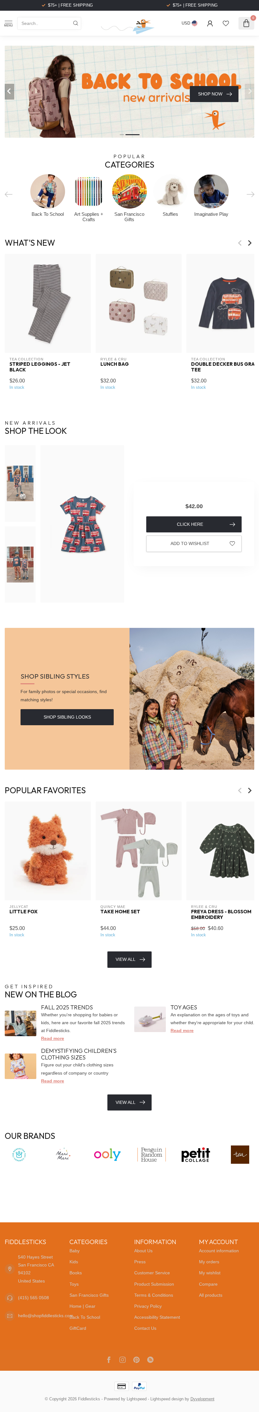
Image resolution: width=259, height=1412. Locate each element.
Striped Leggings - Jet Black (39, 367)
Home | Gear (82, 1306)
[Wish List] (226, 23)
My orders (209, 1261)
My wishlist (209, 1272)
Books (75, 1272)
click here (190, 524)
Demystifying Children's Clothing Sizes (79, 1054)
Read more (52, 1038)
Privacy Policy (148, 1306)
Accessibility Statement (157, 1317)
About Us (143, 1250)
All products (210, 1295)
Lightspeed (137, 1399)
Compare (208, 1284)
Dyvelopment (202, 1399)
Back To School (84, 1317)
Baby (74, 1250)
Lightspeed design (167, 1399)
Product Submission (154, 1284)
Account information (219, 1250)
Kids (73, 1261)
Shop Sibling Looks (67, 717)
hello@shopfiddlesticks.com (45, 1315)
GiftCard (77, 1328)
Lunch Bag (114, 364)
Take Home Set (120, 912)
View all (126, 1102)
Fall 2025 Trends (67, 1007)
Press (140, 1261)
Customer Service (152, 1272)
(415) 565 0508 (33, 1297)
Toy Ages (184, 1007)
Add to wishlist (190, 543)
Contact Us (145, 1328)
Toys (74, 1284)
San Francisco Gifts (89, 1295)
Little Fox (23, 912)
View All (126, 959)
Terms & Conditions (153, 1295)
